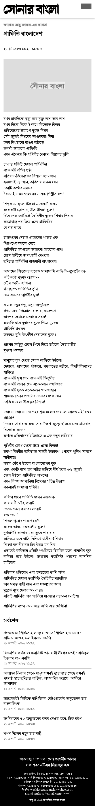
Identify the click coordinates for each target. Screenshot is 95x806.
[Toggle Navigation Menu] (86, 6)
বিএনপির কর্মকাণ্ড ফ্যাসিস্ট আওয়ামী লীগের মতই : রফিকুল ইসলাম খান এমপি (46, 655)
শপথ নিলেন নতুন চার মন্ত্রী (23, 733)
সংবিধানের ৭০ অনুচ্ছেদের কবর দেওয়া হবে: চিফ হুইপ (43, 719)
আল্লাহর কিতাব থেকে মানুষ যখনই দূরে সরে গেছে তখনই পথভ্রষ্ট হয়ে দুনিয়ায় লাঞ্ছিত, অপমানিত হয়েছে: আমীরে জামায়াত (44, 678)
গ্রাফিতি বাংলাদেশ (23, 34)
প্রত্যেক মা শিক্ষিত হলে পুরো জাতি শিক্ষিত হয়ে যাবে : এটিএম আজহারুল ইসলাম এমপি (42, 635)
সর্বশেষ (11, 620)
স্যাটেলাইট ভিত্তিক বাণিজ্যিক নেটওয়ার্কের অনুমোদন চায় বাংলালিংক (45, 701)
